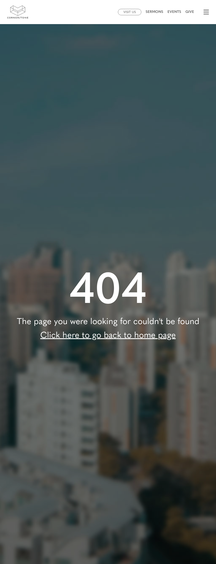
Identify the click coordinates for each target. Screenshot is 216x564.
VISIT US (129, 12)
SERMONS (154, 12)
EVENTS (174, 12)
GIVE (189, 12)
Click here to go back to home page (108, 335)
